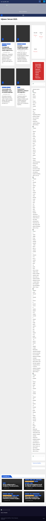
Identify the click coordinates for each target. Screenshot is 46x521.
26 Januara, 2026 (7, 500)
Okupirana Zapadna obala (29, 481)
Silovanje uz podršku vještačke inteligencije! (32, 497)
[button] (44, 15)
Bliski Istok (4, 87)
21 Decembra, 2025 (29, 500)
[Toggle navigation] (23, 15)
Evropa (31, 479)
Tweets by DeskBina (37, 463)
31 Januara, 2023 (6, 52)
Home (44, 518)
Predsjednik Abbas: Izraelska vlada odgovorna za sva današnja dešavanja (7, 50)
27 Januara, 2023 (21, 94)
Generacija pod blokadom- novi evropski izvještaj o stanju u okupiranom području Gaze (7, 92)
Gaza (34, 479)
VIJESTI (19, 87)
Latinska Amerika (38, 479)
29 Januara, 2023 (6, 94)
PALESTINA (8, 87)
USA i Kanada (4, 45)
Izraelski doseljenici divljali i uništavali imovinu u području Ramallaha (22, 49)
